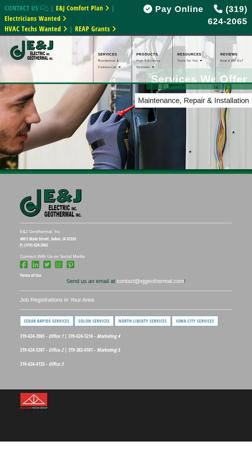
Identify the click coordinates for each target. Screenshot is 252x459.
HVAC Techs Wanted (34, 28)
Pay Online (177, 9)
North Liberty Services (143, 321)
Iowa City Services (195, 321)
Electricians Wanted (33, 18)
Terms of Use (30, 275)
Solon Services (94, 321)
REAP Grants (93, 28)
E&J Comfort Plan (80, 8)
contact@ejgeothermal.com (150, 281)
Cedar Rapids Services (46, 321)
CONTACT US (22, 8)
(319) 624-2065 (36, 245)
